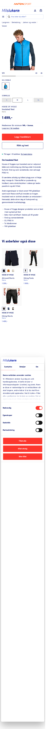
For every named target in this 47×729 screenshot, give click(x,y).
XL (38, 100)
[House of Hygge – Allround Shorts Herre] (12, 266)
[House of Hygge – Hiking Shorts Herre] (12, 304)
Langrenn (5, 22)
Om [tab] (37, 367)
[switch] (39, 415)
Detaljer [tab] (23, 367)
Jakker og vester (29, 22)
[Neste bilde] (41, 73)
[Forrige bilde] (36, 73)
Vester (4, 26)
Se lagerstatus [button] (26, 154)
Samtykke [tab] (8, 367)
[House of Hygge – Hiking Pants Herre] (33, 266)
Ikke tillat (22, 456)
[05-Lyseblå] (5, 86)
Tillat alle (22, 441)
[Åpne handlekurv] (40, 10)
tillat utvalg (22, 449)
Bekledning (16, 22)
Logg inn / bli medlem (10, 128)
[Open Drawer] (3, 16)
